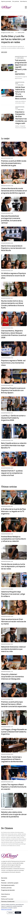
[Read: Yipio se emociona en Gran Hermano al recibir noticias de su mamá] (14, 607)
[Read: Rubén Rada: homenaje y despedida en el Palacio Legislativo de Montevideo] (14, 745)
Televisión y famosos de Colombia (7, 116)
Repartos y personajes (6, 1)
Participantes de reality (7, 885)
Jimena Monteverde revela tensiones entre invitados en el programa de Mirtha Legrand (14, 190)
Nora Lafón (20, 85)
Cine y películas (15, 1)
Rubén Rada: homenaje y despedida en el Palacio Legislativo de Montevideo (12, 759)
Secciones (4, 878)
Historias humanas (9, 603)
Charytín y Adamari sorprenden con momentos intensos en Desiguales (12, 676)
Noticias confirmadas (9, 399)
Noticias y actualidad (7, 92)
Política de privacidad (6, 909)
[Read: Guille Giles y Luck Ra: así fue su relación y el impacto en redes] (14, 23)
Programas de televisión (8, 890)
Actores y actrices (6, 888)
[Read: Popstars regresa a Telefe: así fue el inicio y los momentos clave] (14, 348)
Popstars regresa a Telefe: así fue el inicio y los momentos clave (13, 362)
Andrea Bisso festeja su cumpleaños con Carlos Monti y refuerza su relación (13, 538)
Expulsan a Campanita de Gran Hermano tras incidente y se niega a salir (21, 117)
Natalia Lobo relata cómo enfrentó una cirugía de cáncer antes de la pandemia (14, 814)
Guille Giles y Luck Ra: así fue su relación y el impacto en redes (13, 39)
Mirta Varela (20, 58)
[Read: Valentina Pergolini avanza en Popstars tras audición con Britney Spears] (14, 376)
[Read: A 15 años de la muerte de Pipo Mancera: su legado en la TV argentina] (14, 497)
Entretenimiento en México (8, 67)
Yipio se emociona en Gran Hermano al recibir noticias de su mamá (13, 621)
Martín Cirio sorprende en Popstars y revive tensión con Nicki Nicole (13, 248)
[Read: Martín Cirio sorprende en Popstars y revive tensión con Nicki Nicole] (14, 234)
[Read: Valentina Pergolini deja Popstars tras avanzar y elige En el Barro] (14, 580)
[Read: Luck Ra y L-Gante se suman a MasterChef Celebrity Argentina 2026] (14, 403)
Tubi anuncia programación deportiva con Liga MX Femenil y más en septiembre (21, 67)
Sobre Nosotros (23, 1)
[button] (26, 7)
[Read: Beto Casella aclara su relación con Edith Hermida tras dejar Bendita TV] (14, 431)
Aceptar (18, 912)
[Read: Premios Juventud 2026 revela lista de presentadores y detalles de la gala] (14, 149)
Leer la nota (4, 52)
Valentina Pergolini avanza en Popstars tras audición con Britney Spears (13, 390)
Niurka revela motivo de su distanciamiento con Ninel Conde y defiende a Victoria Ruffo (12, 304)
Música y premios (8, 685)
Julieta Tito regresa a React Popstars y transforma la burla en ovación (13, 786)
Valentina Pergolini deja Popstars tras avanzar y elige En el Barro (13, 594)
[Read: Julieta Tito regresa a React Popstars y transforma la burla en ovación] (14, 772)
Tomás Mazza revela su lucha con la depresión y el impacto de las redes (13, 566)
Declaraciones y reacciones (11, 172)
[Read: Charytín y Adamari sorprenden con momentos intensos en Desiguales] (14, 662)
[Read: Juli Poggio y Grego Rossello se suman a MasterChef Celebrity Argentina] (14, 717)
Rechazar (10, 912)
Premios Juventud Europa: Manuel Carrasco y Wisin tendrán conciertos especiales (14, 704)
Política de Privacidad (7, 899)
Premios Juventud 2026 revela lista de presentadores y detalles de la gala (13, 163)
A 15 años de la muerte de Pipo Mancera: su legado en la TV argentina (13, 511)
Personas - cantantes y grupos (9, 883)
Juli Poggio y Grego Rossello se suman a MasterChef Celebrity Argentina (14, 731)
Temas (3, 880)
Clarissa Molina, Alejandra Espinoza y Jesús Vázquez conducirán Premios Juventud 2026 (13, 334)
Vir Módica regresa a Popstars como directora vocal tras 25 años (13, 275)
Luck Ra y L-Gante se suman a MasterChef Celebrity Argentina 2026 (13, 417)
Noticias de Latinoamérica (10, 740)
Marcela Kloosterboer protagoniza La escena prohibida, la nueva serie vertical (11, 219)
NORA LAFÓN (21, 32)
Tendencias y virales (9, 344)
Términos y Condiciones (7, 901)
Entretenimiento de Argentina (11, 18)
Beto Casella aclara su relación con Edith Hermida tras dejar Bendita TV (14, 445)
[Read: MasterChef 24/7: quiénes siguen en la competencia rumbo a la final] (14, 459)
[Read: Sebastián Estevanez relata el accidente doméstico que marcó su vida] (14, 635)
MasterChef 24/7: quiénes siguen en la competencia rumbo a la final (12, 473)
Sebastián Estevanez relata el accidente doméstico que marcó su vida (13, 649)
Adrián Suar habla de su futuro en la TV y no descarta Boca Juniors (20, 93)
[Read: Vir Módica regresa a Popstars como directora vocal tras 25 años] (14, 261)
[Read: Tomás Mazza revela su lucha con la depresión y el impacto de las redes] (14, 552)
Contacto (3, 896)
